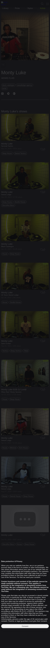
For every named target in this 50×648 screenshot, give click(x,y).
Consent (25, 626)
